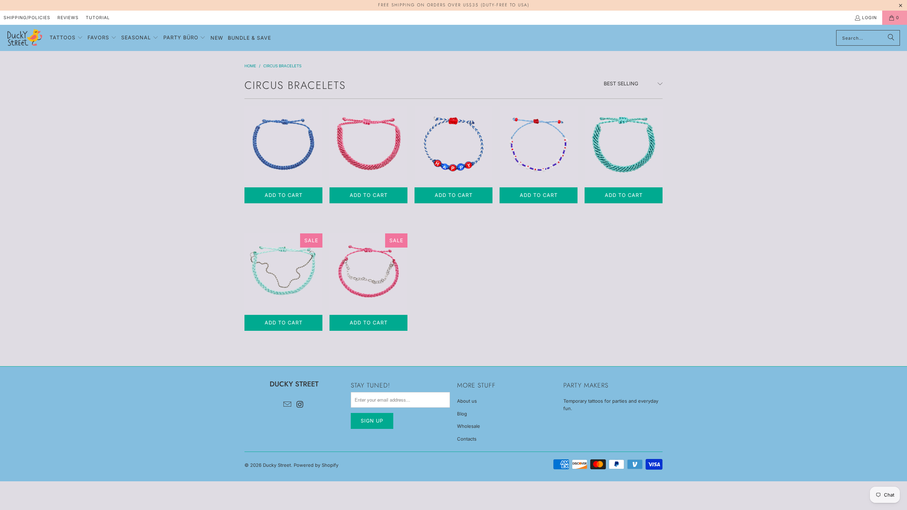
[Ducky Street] (25, 37)
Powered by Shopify (316, 465)
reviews (68, 17)
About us (467, 401)
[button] (66, 38)
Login (869, 17)
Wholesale (468, 426)
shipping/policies (27, 17)
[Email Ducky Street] (287, 404)
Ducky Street (277, 465)
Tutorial (98, 17)
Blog (462, 413)
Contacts (467, 439)
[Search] (891, 38)
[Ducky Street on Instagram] (300, 404)
